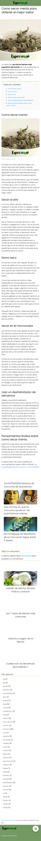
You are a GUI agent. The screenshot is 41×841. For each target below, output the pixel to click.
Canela (5, 708)
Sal (4, 793)
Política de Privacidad (9, 836)
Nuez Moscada (8, 761)
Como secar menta (14, 89)
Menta (5, 754)
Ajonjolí (5, 686)
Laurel (5, 747)
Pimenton (6, 775)
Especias (6, 736)
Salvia (5, 797)
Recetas (6, 786)
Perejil (5, 772)
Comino (6, 725)
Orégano (6, 765)
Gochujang (7, 740)
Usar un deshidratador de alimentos (20, 100)
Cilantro (5, 718)
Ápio (4, 697)
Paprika (5, 768)
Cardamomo (7, 711)
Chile (4, 715)
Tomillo (5, 804)
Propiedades (7, 783)
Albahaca (6, 690)
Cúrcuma (6, 729)
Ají (4, 679)
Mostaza (6, 758)
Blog (4, 704)
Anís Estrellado (8, 693)
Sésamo (6, 800)
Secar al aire (12, 92)
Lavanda (6, 750)
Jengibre (6, 743)
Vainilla (5, 808)
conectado (26, 556)
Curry (5, 733)
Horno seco (12, 94)
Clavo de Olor (7, 722)
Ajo (4, 683)
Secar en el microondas (16, 97)
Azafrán (5, 701)
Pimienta (6, 779)
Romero (5, 790)
